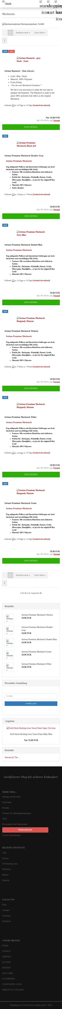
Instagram (6, 921)
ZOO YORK (7, 973)
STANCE (6, 951)
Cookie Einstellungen (11, 835)
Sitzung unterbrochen (11, 797)
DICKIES (6, 968)
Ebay (4, 905)
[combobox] (23, 33)
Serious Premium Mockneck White (20, 417)
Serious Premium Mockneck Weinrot (21, 331)
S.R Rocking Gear (10, 864)
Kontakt (5, 808)
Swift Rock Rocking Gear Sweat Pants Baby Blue (31, 734)
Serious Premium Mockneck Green (20, 503)
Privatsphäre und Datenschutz (14, 824)
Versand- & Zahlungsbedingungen (16, 813)
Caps (4, 853)
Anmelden (31, 704)
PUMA (5, 946)
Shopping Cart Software (20, 1005)
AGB (4, 819)
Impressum (7, 802)
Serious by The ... (12, 757)
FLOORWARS (8, 979)
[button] (5, 33)
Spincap (5, 880)
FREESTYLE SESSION (13, 990)
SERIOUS (6, 957)
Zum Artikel (31, 127)
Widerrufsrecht (25, 830)
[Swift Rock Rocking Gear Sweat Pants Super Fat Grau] (31, 728)
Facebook (6, 916)
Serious (5, 858)
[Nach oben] (53, 1004)
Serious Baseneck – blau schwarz (19, 71)
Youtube (5, 910)
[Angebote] (56, 721)
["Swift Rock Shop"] (6, 4)
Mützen (5, 875)
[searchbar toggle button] (43, 4)
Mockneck (6, 869)
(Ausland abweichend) (41, 105)
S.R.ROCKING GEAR (12, 984)
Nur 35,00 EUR (31, 740)
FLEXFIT (6, 962)
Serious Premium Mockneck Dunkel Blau (23, 245)
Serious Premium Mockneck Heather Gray (24, 156)
